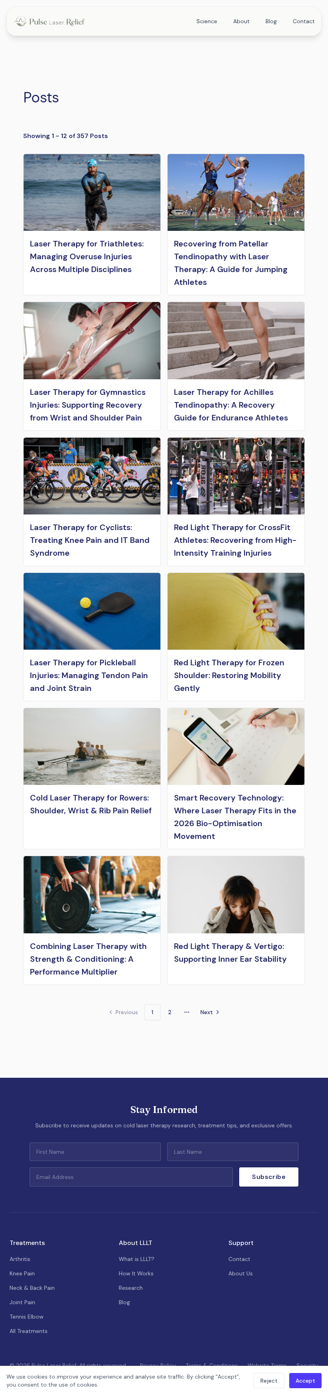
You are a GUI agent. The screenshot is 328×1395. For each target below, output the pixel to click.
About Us (240, 1273)
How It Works (136, 1273)
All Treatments (29, 1331)
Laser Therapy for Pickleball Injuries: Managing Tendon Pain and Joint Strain (89, 675)
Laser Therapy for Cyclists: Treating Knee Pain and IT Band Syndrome (90, 540)
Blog (271, 21)
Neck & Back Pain (32, 1287)
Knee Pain (22, 1273)
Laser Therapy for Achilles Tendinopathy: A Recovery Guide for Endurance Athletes (231, 405)
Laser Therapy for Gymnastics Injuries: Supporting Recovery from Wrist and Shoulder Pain (88, 405)
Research (131, 1287)
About (241, 21)
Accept (305, 1380)
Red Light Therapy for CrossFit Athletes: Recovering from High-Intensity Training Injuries (235, 540)
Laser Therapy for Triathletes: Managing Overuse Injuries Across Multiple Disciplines (87, 256)
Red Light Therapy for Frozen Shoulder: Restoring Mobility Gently (229, 675)
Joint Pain (22, 1302)
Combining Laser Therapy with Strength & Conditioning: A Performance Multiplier (88, 959)
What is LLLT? (136, 1259)
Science (206, 21)
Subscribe (269, 1177)
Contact (304, 21)
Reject (269, 1380)
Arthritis (20, 1259)
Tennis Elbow (27, 1316)
